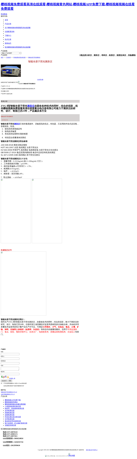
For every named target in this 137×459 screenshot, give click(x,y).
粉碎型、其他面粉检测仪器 (14, 408)
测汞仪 (31, 106)
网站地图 (71, 455)
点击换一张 (12, 378)
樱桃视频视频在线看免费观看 (15, 404)
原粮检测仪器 (9, 412)
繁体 (5, 14)
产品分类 (8, 24)
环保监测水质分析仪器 (19, 57)
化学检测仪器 (9, 419)
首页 (6, 20)
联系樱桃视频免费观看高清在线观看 (17, 47)
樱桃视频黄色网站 (11, 402)
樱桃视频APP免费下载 (13, 400)
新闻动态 (8, 43)
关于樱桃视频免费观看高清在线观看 (17, 28)
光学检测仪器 (9, 410)
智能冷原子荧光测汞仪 (34, 57)
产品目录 (8, 57)
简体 (2, 14)
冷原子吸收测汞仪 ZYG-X (8, 394)
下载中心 (8, 35)
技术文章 (8, 39)
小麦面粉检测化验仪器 (13, 406)
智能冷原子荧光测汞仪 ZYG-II (9, 392)
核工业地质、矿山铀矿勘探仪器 (16, 423)
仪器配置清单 (9, 31)
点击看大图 (40, 79)
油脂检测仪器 (9, 415)
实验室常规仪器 (10, 425)
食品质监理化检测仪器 (13, 421)
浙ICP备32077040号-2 (91, 450)
